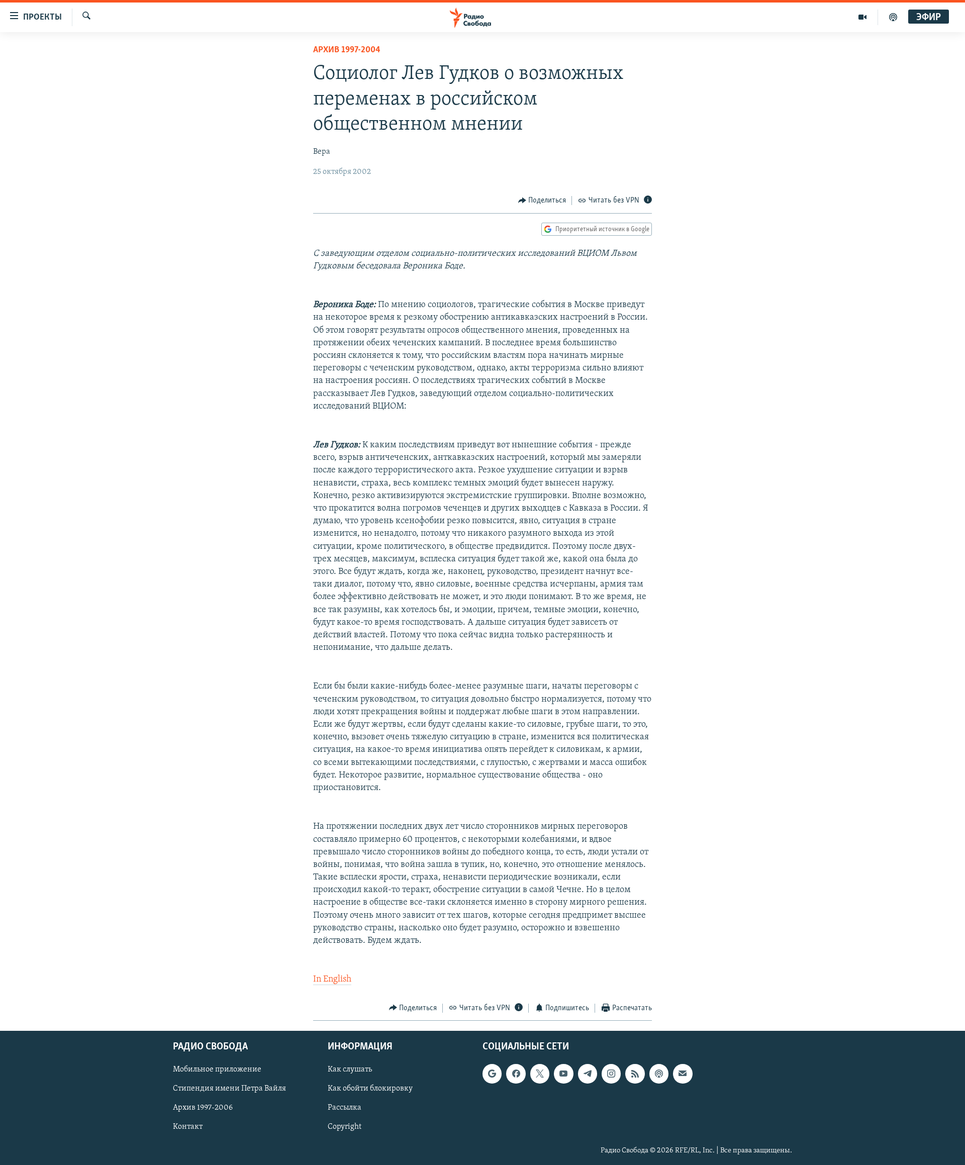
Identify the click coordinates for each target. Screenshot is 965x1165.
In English (332, 979)
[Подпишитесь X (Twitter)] (539, 1073)
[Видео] (862, 17)
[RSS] (634, 1073)
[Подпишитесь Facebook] (515, 1073)
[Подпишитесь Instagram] (611, 1073)
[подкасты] (893, 17)
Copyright (344, 1127)
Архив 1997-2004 (346, 50)
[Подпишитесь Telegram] (587, 1073)
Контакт (188, 1127)
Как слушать (350, 1069)
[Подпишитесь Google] (492, 1073)
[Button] (542, 200)
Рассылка (344, 1108)
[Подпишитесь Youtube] (563, 1073)
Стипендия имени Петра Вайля (229, 1089)
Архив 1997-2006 (203, 1108)
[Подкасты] (658, 1073)
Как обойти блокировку (370, 1089)
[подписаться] (682, 1073)
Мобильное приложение (217, 1069)
